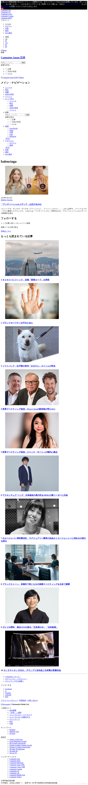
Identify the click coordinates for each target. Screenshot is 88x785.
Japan (11, 130)
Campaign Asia (14, 759)
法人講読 (8, 33)
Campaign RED (6, 18)
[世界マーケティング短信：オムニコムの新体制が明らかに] (32, 404)
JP (6, 41)
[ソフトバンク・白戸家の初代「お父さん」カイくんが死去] (32, 361)
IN (6, 45)
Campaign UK (6, 10)
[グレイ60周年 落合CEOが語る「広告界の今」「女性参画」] (32, 623)
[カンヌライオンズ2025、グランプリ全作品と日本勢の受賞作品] (32, 666)
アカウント (9, 141)
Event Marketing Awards (17, 741)
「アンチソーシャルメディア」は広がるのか (21, 204)
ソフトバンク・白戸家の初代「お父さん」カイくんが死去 (28, 366)
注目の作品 (12, 71)
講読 (7, 31)
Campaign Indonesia (16, 763)
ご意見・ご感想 (15, 713)
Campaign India (14, 761)
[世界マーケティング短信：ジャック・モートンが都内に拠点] (32, 448)
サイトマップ (14, 719)
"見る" (7, 138)
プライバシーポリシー (73, 4)
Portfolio (12, 730)
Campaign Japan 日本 (17, 765)
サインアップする (14, 681)
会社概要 (12, 710)
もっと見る (9, 99)
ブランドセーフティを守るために (17, 323)
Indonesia (12, 136)
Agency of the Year (16, 739)
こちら (3, 4)
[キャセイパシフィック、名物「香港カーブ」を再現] (32, 275)
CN (6, 43)
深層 (7, 92)
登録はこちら (6, 231)
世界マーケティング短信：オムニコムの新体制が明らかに (28, 409)
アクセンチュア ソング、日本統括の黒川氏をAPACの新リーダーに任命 (35, 495)
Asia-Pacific (13, 128)
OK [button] (2, 8)
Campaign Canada (7, 16)
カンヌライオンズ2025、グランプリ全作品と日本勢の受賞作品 (32, 670)
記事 (9, 69)
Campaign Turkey (15, 777)
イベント (8, 96)
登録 (11, 145)
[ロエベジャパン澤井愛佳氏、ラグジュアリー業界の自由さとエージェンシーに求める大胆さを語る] (32, 534)
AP (6, 39)
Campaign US (6, 12)
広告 (7, 28)
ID (6, 47)
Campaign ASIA (6, 14)
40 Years (12, 733)
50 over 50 (13, 753)
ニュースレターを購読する (19, 717)
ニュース (8, 87)
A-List (10, 74)
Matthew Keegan (7, 200)
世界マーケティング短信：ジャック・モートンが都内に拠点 (30, 452)
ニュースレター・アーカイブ (20, 715)
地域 (7, 126)
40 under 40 (13, 751)
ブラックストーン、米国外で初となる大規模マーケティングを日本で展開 (36, 584)
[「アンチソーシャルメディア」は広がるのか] (26, 194)
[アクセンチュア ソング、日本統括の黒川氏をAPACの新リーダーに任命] (32, 491)
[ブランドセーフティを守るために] (32, 318)
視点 (7, 90)
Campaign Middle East (17, 775)
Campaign (13, 677)
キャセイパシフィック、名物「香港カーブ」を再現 (25, 280)
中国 (11, 132)
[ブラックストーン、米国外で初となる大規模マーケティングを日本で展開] (32, 580)
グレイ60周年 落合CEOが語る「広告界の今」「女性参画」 (30, 627)
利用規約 (6, 6)
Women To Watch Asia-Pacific (19, 747)
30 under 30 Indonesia (17, 749)
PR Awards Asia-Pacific (17, 743)
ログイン (8, 26)
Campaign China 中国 (17, 767)
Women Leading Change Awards (20, 745)
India (11, 134)
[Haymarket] (5, 704)
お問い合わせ (32, 700)
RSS (11, 721)
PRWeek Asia (14, 732)
